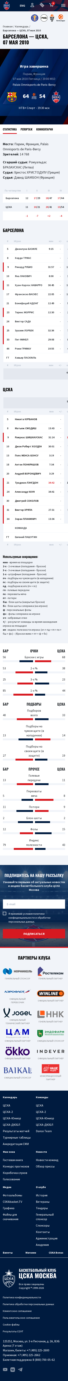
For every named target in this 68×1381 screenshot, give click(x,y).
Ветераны (42, 1202)
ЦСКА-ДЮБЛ (11, 1124)
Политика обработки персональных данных (28, 1304)
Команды (42, 1097)
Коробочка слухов (15, 1173)
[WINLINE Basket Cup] (52, 18)
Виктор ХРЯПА (23, 510)
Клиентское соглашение (17, 1311)
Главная (8, 26)
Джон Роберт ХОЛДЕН (28, 446)
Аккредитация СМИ (16, 1144)
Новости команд (47, 1160)
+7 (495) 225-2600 (38, 1350)
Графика (8, 1208)
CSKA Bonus (56, 1252)
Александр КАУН (25, 491)
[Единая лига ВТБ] (35, 18)
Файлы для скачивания (10, 1217)
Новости (41, 1151)
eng (22, 5)
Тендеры (42, 1208)
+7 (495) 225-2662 (29, 1355)
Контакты (43, 1232)
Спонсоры (42, 1225)
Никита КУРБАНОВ (26, 419)
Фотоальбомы (12, 1195)
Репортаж (26, 129)
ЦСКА (6, 1105)
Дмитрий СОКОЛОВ (27, 500)
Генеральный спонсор (45, 1217)
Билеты (8, 1252)
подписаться (34, 934)
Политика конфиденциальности (22, 1297)
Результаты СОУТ (13, 1331)
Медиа (7, 1187)
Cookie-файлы (11, 1324)
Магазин (31, 1252)
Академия (42, 1245)
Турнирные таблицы (17, 1137)
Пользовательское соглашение (21, 1317)
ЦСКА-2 (8, 1112)
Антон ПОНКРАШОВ (27, 464)
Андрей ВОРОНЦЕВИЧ (28, 473)
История (41, 1195)
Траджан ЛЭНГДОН (26, 482)
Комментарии (44, 129)
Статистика (10, 129)
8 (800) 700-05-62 (44, 1360)
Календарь (22, 26)
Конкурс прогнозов (16, 1166)
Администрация (46, 1238)
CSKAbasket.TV (12, 1202)
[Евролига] (60, 18)
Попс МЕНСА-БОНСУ (26, 455)
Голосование (11, 1179)
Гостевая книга (13, 1160)
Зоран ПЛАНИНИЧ (25, 519)
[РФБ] (44, 18)
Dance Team (44, 1131)
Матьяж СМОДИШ (25, 428)
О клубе (41, 1187)
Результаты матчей (16, 1131)
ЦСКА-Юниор (12, 1118)
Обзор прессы (45, 1166)
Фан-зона (9, 1151)
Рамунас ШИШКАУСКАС (29, 437)
